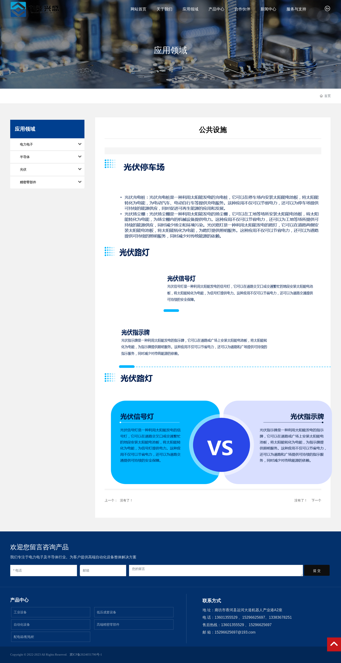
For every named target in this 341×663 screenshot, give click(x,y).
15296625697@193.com (235, 632)
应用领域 (170, 50)
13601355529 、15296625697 (246, 625)
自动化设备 (22, 624)
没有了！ (126, 500)
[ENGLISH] (328, 8)
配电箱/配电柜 (24, 637)
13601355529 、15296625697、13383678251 (253, 617)
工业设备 (20, 612)
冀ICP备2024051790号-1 (86, 654)
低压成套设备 (106, 612)
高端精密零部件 (108, 624)
